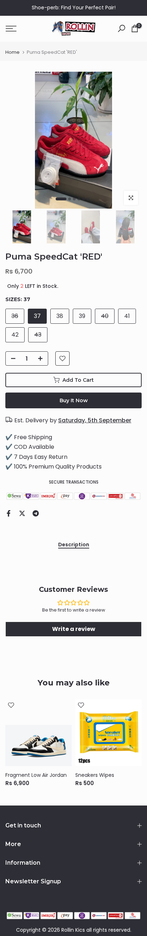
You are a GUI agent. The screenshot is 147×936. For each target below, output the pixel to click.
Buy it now (74, 400)
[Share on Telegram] (35, 513)
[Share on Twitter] (22, 513)
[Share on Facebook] (8, 513)
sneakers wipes (94, 775)
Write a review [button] (73, 629)
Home (12, 52)
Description (73, 545)
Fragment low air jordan (36, 775)
